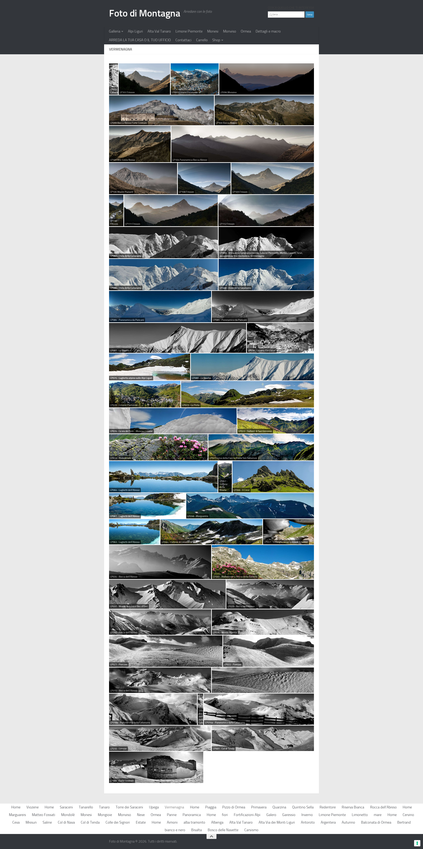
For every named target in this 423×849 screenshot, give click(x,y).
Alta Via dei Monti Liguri (277, 822)
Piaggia (210, 807)
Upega (154, 807)
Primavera (259, 807)
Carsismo (251, 830)
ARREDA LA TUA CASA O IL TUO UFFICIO (140, 40)
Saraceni (66, 807)
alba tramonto (194, 822)
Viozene (32, 807)
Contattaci (183, 40)
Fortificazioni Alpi (247, 815)
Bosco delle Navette (223, 830)
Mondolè (68, 815)
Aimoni (172, 822)
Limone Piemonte (189, 31)
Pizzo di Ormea (233, 807)
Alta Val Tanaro (159, 31)
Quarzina (279, 807)
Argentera (328, 822)
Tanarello (86, 807)
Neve (141, 815)
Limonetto (360, 815)
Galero (271, 815)
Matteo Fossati (43, 815)
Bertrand (404, 822)
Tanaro (104, 807)
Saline (47, 822)
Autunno (348, 822)
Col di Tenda (90, 822)
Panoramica (192, 815)
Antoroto (308, 822)
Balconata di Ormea (376, 822)
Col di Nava (66, 822)
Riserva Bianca (353, 807)
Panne (172, 815)
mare (378, 815)
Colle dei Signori (118, 822)
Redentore (328, 807)
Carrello (202, 40)
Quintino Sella (303, 807)
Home (15, 807)
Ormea (246, 31)
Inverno (307, 815)
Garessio (288, 815)
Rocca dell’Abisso (383, 807)
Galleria (114, 31)
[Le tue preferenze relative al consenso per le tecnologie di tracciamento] (417, 843)
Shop (216, 40)
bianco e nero (175, 830)
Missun (31, 822)
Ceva (16, 822)
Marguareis (17, 815)
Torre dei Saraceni (129, 807)
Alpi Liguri (135, 31)
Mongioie (105, 815)
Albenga (217, 822)
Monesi (212, 31)
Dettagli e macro (268, 31)
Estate (141, 822)
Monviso (229, 31)
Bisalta (196, 830)
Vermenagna (174, 807)
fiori (225, 815)
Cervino (408, 815)
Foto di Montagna (144, 13)
